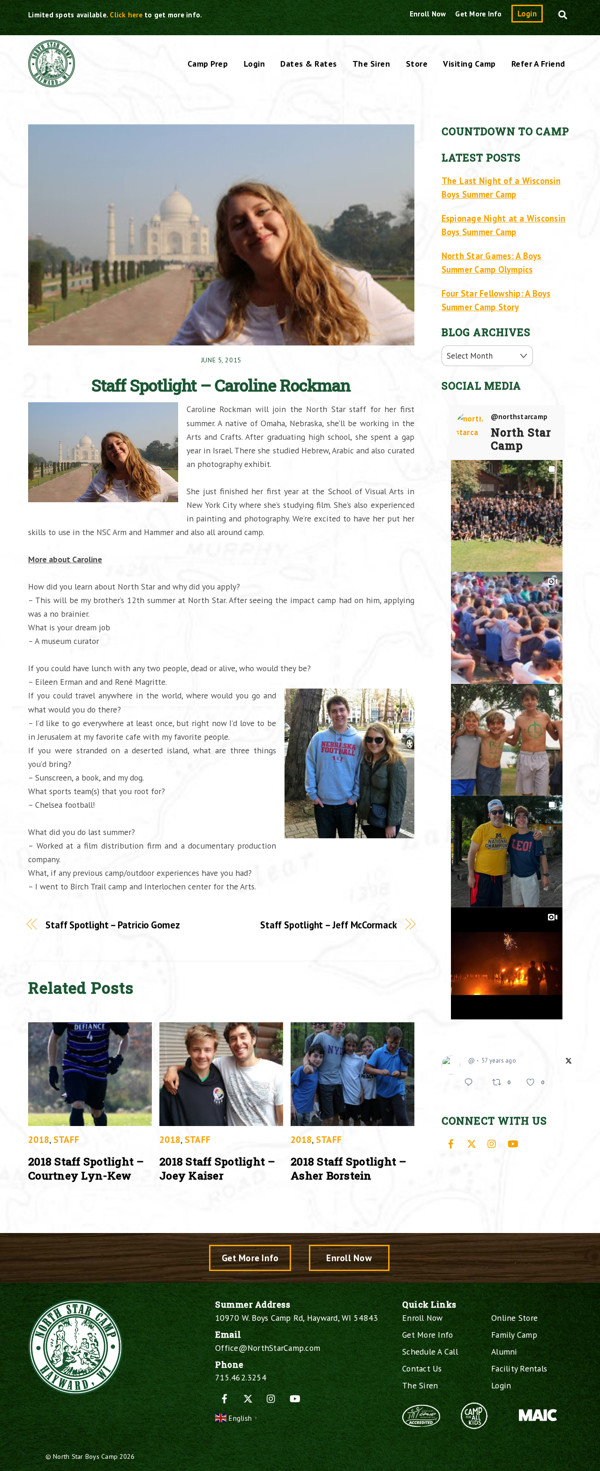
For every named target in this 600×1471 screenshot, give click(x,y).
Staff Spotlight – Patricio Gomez (112, 925)
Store (417, 63)
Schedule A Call (430, 1351)
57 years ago (498, 1061)
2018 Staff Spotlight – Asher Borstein (349, 1168)
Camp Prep (208, 63)
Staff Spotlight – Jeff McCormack (328, 925)
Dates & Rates (308, 63)
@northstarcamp (519, 417)
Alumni (504, 1351)
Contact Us (422, 1368)
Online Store (514, 1317)
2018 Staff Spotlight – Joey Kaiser (217, 1168)
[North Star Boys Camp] (51, 82)
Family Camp (514, 1334)
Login (527, 13)
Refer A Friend (538, 63)
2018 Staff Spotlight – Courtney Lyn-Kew (86, 1168)
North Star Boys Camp (85, 1456)
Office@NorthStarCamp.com (267, 1347)
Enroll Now (428, 13)
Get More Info (478, 13)
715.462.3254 (240, 1377)
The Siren (371, 63)
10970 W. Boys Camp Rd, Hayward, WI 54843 (296, 1317)
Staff (66, 1139)
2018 (38, 1139)
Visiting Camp (469, 63)
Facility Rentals (519, 1368)
